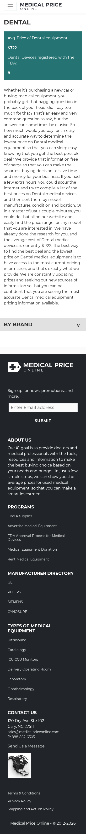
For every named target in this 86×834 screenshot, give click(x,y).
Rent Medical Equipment (28, 559)
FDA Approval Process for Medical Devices (36, 538)
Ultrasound (17, 640)
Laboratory (17, 679)
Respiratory (17, 699)
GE (10, 582)
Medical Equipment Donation (32, 549)
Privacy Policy (19, 801)
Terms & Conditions (24, 793)
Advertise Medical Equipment (32, 526)
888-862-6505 (23, 737)
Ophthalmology (21, 689)
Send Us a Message (26, 746)
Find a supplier (20, 516)
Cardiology (17, 650)
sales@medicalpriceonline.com (33, 732)
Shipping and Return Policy (31, 809)
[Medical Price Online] (41, 6)
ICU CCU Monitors (23, 659)
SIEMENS (15, 602)
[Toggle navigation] (10, 6)
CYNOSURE (17, 612)
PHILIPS (14, 592)
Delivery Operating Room (29, 669)
